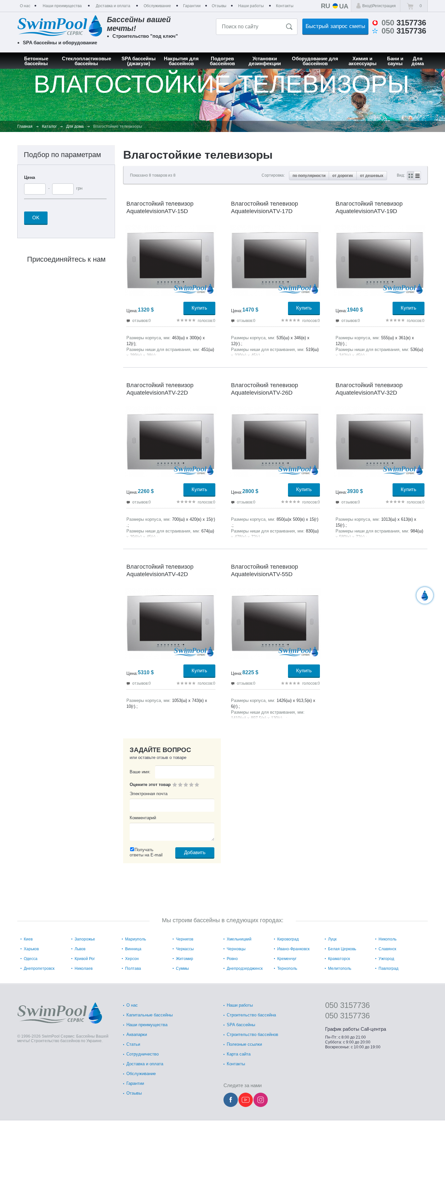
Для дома (75, 126)
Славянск (387, 949)
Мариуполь (135, 939)
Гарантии (135, 1083)
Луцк (332, 939)
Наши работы (240, 1005)
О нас (132, 1005)
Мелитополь (339, 968)
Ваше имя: (140, 771)
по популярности (309, 175)
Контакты (236, 1063)
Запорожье (85, 939)
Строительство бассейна (251, 1014)
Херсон (132, 958)
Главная (25, 126)
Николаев (84, 968)
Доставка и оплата (144, 1063)
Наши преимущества (146, 1024)
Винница (133, 949)
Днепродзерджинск (245, 968)
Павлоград (388, 968)
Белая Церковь (342, 949)
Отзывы (134, 1093)
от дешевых (371, 175)
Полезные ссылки (244, 1044)
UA (343, 5)
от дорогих (342, 175)
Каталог (49, 126)
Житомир (184, 958)
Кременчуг (286, 958)
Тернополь (287, 968)
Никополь (387, 939)
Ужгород (386, 958)
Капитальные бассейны (149, 1014)
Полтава (133, 968)
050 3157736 (347, 1005)
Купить (199, 308)
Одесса (30, 958)
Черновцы (236, 949)
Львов (80, 949)
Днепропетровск (39, 968)
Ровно (232, 958)
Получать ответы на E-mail (146, 852)
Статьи (133, 1044)
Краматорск (339, 958)
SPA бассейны (241, 1024)
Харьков (31, 949)
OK (35, 217)
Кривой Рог (85, 958)
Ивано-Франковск (293, 949)
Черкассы (185, 949)
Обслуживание (141, 1073)
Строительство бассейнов (252, 1034)
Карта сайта (239, 1054)
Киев (28, 939)
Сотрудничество (142, 1054)
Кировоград (288, 939)
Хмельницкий (239, 939)
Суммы (182, 968)
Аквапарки (136, 1034)
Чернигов (184, 939)
